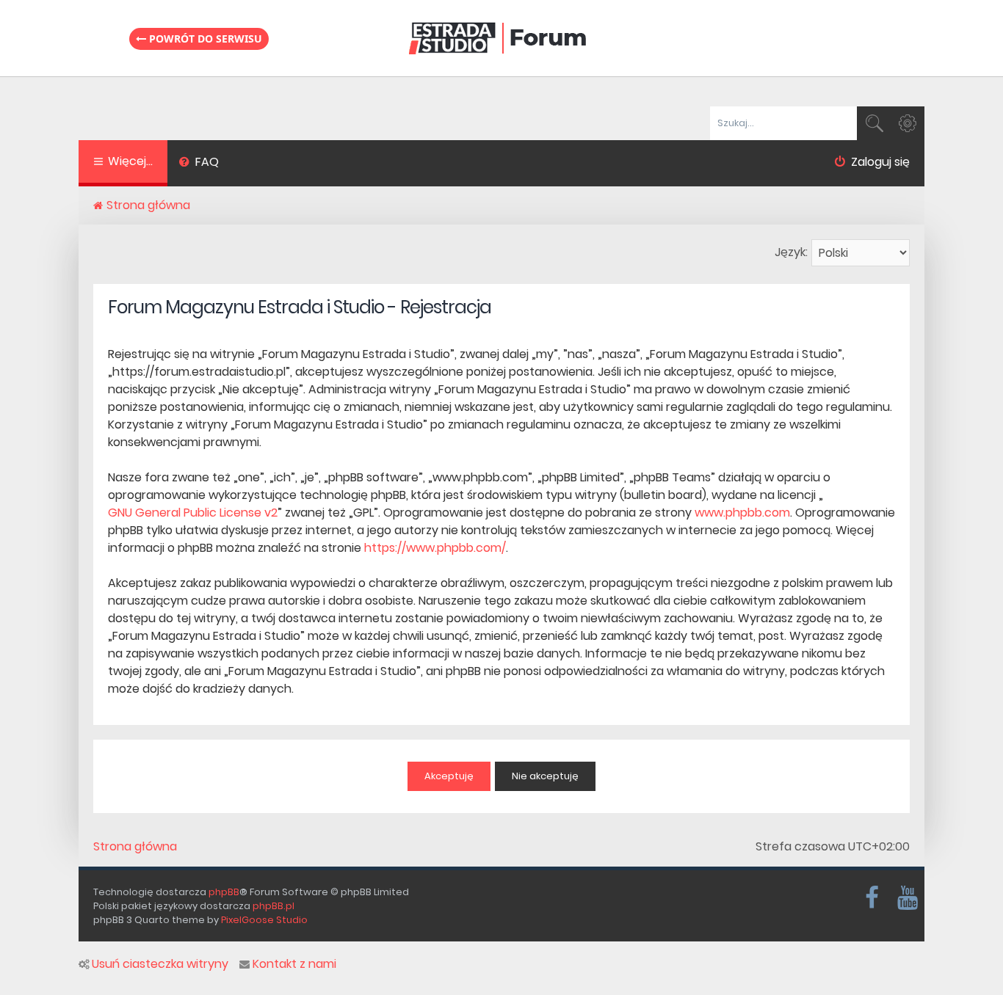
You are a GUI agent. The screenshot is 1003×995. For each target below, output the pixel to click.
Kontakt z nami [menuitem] (294, 964)
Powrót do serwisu (204, 38)
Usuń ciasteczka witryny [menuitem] (160, 964)
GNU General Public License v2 (193, 512)
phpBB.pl (273, 906)
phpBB (224, 892)
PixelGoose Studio (264, 920)
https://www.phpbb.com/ (435, 547)
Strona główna (135, 847)
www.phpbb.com (742, 512)
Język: (791, 252)
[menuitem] (198, 163)
